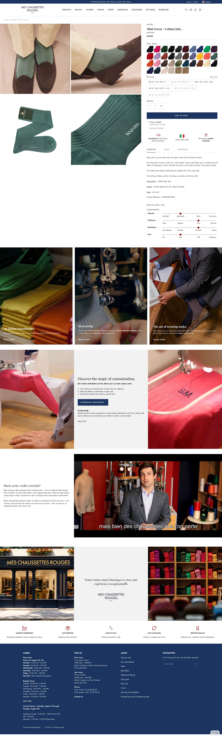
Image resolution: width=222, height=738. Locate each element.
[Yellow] (200, 56)
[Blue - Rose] (157, 49)
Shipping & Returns (128, 675)
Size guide (125, 679)
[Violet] (214, 49)
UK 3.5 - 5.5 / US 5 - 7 (157, 81)
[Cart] (200, 10)
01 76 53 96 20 (80, 668)
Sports (111, 9)
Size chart (213, 76)
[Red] (150, 56)
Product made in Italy (182, 139)
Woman (100, 9)
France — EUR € (192, 2)
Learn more (82, 421)
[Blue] (150, 49)
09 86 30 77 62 (80, 682)
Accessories (136, 9)
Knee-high (66, 9)
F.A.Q (123, 688)
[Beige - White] (207, 63)
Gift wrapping (206, 139)
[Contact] (191, 10)
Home (6, 20)
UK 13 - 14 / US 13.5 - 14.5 (159, 95)
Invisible (89, 9)
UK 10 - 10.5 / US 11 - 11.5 (159, 88)
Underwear (122, 9)
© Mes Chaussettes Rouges (31, 727)
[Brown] (171, 49)
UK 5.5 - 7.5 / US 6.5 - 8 (180, 81)
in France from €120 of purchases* (158, 139)
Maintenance (182, 150)
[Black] (214, 63)
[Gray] (178, 49)
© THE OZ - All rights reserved (54, 727)
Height (166, 150)
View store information (157, 128)
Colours (20, 20)
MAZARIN (150, 24)
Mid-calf (78, 9)
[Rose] (157, 63)
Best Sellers (125, 670)
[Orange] (164, 56)
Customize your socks (92, 402)
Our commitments (127, 662)
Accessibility (134, 692)
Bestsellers (164, 9)
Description (151, 150)
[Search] (186, 10)
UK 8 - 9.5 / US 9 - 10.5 (204, 81)
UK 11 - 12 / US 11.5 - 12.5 (184, 88)
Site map (124, 692)
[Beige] (171, 63)
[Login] (195, 10)
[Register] (196, 664)
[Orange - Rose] (207, 56)
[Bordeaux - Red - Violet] (185, 49)
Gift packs (150, 9)
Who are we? (126, 657)
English (208, 2)
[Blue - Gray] (192, 63)
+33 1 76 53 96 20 (92, 692)
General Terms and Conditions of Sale (135, 696)
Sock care (124, 683)
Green (27, 20)
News (123, 666)
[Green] (164, 49)
